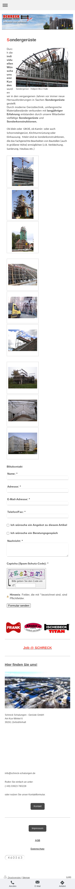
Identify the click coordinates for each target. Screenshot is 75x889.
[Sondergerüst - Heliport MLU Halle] (42, 67)
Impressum (37, 828)
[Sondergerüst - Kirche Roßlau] (22, 237)
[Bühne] (22, 307)
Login (68, 877)
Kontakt (38, 806)
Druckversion (14, 877)
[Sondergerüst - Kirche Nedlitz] (22, 204)
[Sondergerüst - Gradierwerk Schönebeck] (22, 274)
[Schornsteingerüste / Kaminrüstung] (22, 340)
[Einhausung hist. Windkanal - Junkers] (22, 377)
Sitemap (26, 877)
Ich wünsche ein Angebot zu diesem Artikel (39, 524)
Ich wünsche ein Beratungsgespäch (34, 533)
